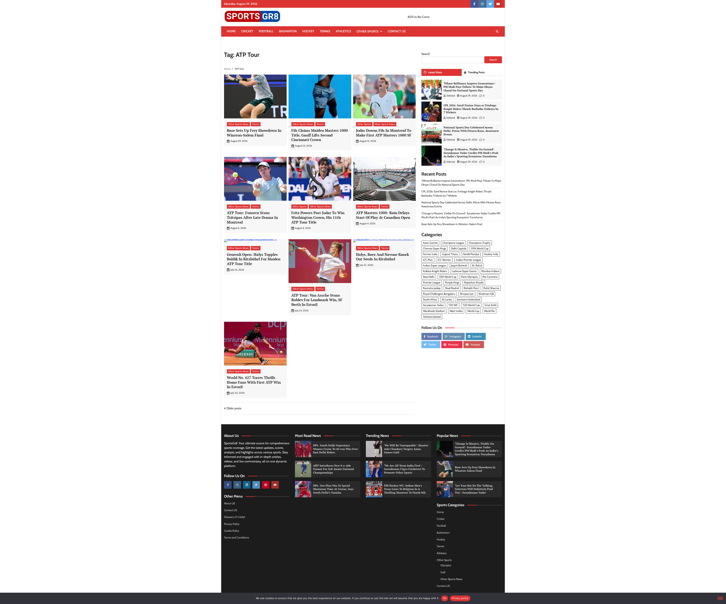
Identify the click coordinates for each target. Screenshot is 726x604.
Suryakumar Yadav (433, 305)
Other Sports (367, 31)
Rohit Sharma (491, 288)
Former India (430, 254)
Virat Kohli (490, 305)
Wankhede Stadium (434, 311)
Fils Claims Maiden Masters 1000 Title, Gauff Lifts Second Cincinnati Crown (319, 135)
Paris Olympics (469, 276)
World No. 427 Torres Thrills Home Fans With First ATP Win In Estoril (254, 382)
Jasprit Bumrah (459, 265)
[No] (720, 598)
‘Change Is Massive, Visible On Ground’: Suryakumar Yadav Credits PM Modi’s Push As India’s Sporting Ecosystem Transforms (471, 152)
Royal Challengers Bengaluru (439, 293)
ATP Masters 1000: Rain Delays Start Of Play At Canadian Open (383, 215)
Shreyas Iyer (467, 293)
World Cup (473, 311)
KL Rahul (477, 265)
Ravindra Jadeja (432, 288)
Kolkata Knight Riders (435, 271)
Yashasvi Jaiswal (432, 316)
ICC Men (428, 260)
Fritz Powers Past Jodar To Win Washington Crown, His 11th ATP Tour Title (317, 217)
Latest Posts (435, 72)
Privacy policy (460, 598)
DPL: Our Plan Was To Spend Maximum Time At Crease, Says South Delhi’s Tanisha (333, 489)
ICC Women (444, 260)
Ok (444, 598)
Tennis (325, 31)
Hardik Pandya (471, 254)
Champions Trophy (479, 243)
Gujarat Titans (450, 254)
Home (231, 31)
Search (425, 54)
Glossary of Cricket (234, 517)
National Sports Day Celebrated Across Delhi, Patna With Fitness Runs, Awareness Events (471, 131)
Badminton (288, 31)
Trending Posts (476, 72)
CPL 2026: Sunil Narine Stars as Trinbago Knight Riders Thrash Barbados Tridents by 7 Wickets (471, 108)
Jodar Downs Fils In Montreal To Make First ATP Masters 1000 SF (383, 132)
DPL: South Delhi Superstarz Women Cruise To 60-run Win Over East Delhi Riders (335, 449)
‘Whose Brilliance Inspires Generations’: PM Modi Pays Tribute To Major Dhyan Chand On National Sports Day (469, 87)
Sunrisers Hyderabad (468, 299)
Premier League (431, 282)
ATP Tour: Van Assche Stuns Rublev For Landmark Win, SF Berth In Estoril (316, 300)
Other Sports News (238, 124)
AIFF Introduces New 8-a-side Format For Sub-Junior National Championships (333, 469)
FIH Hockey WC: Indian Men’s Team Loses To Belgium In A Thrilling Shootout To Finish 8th (405, 489)
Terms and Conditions (236, 537)
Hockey (308, 31)
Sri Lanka (447, 299)
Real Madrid (452, 288)
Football (266, 31)
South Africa (430, 299)
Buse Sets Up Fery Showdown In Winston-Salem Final (254, 132)
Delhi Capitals (458, 248)
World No (489, 311)
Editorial (451, 95)
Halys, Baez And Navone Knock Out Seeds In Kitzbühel (382, 257)
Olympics (446, 565)
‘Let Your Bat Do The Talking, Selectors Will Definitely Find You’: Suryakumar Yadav (474, 489)
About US (229, 503)
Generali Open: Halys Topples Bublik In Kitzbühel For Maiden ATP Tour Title (253, 259)
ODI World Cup (447, 276)
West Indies (456, 311)
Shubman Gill (486, 293)
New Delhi (428, 276)
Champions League (453, 243)
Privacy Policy (231, 524)
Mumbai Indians (490, 271)
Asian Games (430, 243)
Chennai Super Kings (434, 248)
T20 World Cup (471, 305)
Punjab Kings (452, 282)
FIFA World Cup (480, 248)
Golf (443, 572)
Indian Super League (434, 265)
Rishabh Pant (471, 288)
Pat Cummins (490, 276)
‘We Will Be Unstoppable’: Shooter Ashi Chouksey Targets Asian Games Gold (406, 449)
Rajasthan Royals (474, 282)
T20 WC (453, 305)
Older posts (233, 408)
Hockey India (491, 254)
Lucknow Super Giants (464, 271)
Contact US (397, 31)
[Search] (497, 31)
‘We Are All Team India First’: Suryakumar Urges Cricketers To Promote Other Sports (404, 469)
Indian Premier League (468, 260)
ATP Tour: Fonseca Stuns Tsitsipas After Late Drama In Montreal (252, 217)
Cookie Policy (231, 530)
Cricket (247, 31)
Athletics (343, 31)
